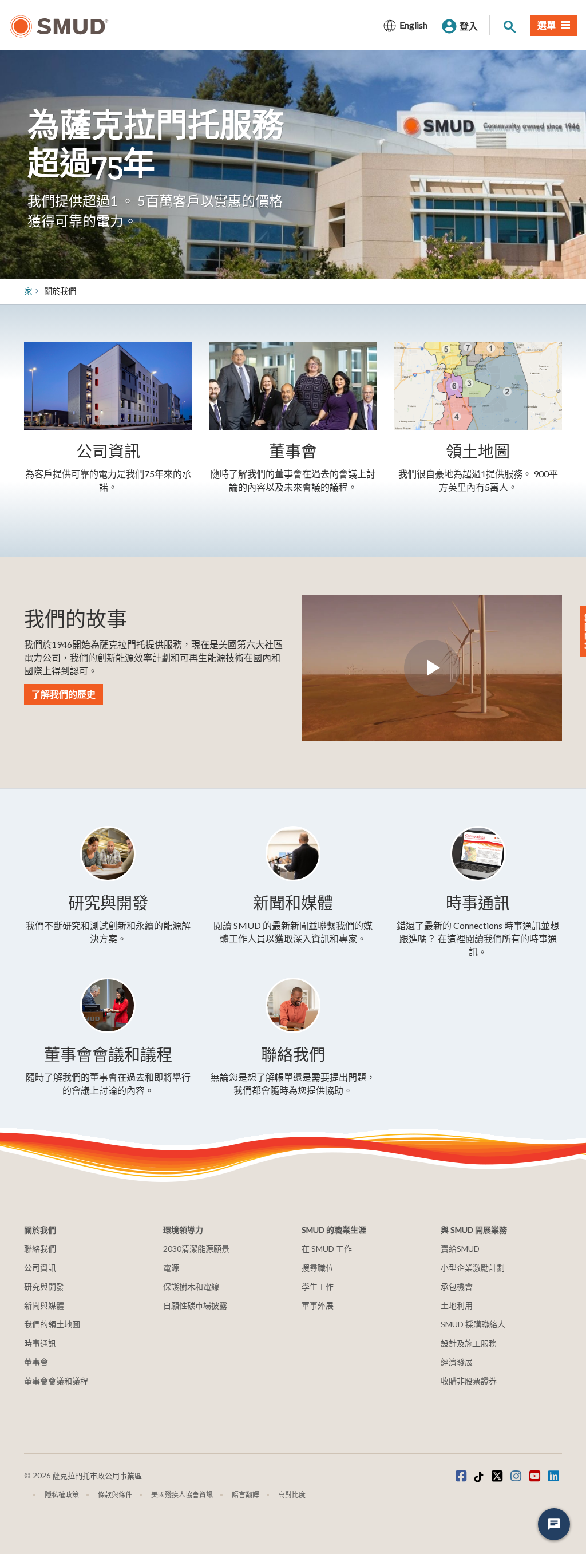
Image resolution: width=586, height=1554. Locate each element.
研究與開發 (44, 1286)
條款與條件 (115, 1494)
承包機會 (457, 1286)
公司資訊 (40, 1267)
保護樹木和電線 (191, 1286)
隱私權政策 (62, 1494)
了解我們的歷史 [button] (63, 694)
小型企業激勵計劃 (473, 1267)
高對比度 (292, 1494)
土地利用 (457, 1305)
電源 (171, 1267)
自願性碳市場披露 (195, 1305)
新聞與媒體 (44, 1305)
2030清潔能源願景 (196, 1249)
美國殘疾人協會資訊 (182, 1494)
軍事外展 (318, 1305)
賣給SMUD (460, 1249)
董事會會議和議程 (56, 1381)
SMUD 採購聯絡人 (473, 1324)
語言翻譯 (245, 1494)
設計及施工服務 (469, 1343)
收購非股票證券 (469, 1381)
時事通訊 (40, 1343)
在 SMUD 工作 (327, 1249)
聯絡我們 (40, 1249)
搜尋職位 (318, 1267)
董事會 (36, 1362)
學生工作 (318, 1286)
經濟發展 (457, 1362)
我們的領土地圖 (52, 1324)
